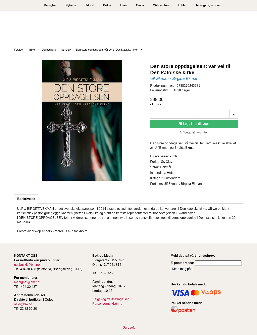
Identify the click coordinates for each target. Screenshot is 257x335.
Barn (123, 5)
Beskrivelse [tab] (26, 199)
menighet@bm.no (26, 282)
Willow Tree (161, 5)
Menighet (50, 5)
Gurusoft (128, 327)
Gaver (140, 5)
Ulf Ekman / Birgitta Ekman (174, 78)
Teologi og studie (208, 5)
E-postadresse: (182, 263)
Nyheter (70, 5)
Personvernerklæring (107, 303)
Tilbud (89, 5)
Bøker (107, 5)
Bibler (182, 5)
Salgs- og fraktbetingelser (110, 299)
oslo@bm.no (23, 304)
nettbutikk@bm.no (27, 264)
